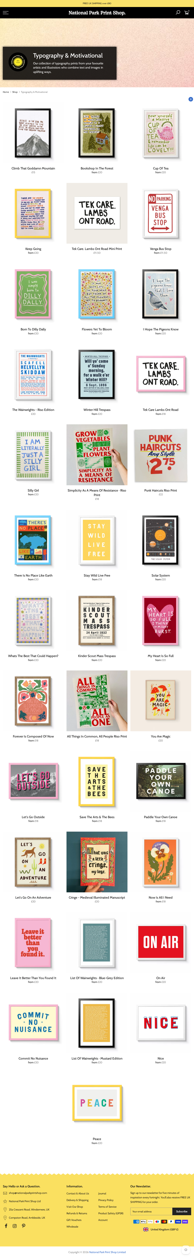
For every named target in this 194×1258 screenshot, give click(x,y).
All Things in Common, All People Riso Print (97, 736)
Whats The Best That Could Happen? (33, 656)
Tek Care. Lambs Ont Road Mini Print (97, 249)
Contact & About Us (77, 1193)
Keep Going (33, 249)
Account (103, 1220)
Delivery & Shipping (77, 1200)
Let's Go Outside (33, 817)
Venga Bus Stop (160, 249)
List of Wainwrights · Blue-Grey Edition (97, 978)
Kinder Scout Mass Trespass (97, 656)
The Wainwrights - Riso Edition (33, 410)
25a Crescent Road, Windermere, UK (28, 1209)
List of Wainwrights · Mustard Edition (97, 1058)
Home (6, 92)
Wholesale (72, 1226)
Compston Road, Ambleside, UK (26, 1217)
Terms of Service (107, 1206)
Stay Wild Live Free (97, 575)
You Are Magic (161, 736)
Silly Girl (33, 490)
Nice (161, 1058)
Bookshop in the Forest (97, 168)
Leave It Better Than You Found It (33, 978)
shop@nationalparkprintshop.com (28, 1193)
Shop (15, 92)
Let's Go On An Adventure (33, 897)
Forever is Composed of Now (33, 736)
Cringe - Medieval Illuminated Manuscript (97, 897)
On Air (160, 978)
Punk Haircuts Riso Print (160, 490)
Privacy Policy (105, 1200)
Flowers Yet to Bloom (97, 329)
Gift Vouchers (73, 1220)
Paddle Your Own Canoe (160, 817)
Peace (97, 1139)
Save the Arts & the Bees (97, 817)
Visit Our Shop (74, 1206)
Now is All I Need (161, 897)
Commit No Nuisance (33, 1058)
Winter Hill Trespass (97, 410)
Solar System (161, 575)
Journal (102, 1193)
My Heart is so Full (161, 656)
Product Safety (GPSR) (110, 1213)
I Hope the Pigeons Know (160, 329)
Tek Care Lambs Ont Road (160, 410)
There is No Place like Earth (33, 575)
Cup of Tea (160, 168)
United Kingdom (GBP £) (164, 1229)
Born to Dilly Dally (33, 329)
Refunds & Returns (76, 1213)
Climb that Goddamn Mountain (33, 168)
